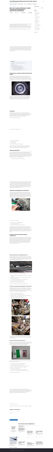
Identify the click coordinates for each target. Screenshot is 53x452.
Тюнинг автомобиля (37, 28)
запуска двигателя (20, 222)
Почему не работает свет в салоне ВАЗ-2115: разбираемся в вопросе (39, 442)
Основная (36, 19)
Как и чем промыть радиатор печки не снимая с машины (30, 432)
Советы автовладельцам (38, 25)
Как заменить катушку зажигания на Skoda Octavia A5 (21, 442)
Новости (36, 15)
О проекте (11, 447)
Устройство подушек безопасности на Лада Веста (39, 432)
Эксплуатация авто (37, 29)
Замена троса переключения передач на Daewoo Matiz (30, 443)
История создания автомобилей (37, 13)
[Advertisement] (21, 19)
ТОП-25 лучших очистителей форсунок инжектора (13, 427)
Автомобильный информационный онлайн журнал (23, 1)
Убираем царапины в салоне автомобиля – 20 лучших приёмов (22, 429)
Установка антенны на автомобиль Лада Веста (13, 443)
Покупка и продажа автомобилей (37, 21)
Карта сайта (35, 32)
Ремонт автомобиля (37, 24)
